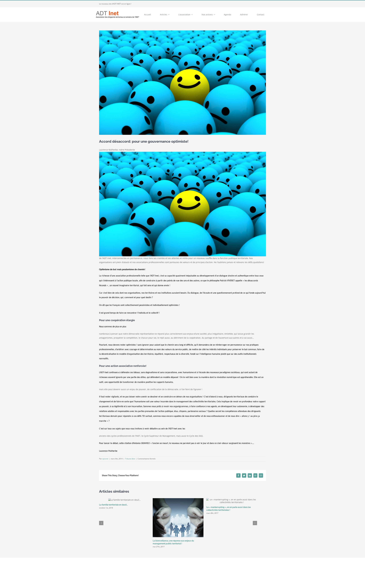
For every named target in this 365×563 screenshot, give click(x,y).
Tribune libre (130, 458)
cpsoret (105, 458)
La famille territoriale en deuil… (113, 505)
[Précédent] (101, 523)
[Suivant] (255, 523)
